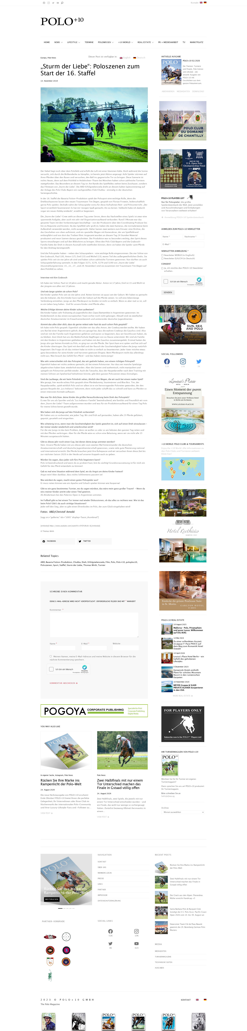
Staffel (62, 565)
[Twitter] (53, 3)
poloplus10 (131, 562)
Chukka (77, 562)
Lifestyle (72, 42)
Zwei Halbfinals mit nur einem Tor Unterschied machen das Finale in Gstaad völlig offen (120, 784)
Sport (55, 565)
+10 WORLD (124, 42)
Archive (165, 808)
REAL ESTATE (144, 42)
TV (184, 42)
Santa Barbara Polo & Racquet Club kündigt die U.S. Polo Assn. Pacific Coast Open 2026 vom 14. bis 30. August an (188, 912)
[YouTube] (58, 3)
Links (100, 884)
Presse (101, 878)
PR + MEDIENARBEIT (168, 42)
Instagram (59, 775)
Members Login (105, 873)
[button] (46, 813)
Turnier (101, 565)
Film (108, 562)
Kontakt (194, 3)
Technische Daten (163, 962)
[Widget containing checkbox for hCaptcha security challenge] (68, 669)
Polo (113, 562)
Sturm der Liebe (74, 565)
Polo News (52, 58)
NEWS (57, 42)
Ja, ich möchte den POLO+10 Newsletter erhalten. (183, 269)
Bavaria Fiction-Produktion (59, 562)
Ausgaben (159, 968)
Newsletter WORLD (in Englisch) (179, 255)
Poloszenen (46, 565)
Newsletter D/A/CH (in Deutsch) (179, 258)
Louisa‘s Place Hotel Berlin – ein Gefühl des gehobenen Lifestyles (189, 659)
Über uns (102, 867)
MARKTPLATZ (196, 42)
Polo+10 (120, 562)
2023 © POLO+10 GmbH (68, 1000)
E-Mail (85, 644)
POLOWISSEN (104, 42)
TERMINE (89, 42)
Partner (102, 890)
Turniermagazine (163, 957)
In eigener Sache (47, 775)
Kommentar (56, 610)
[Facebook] (44, 3)
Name (53, 644)
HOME (47, 42)
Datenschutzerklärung (109, 901)
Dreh (84, 562)
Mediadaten (160, 951)
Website (116, 643)
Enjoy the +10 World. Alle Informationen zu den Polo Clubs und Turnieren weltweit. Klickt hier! (182, 451)
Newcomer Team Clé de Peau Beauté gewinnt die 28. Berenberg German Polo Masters (187, 927)
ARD (43, 562)
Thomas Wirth (90, 565)
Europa (43, 58)
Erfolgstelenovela (96, 562)
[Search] (62, 3)
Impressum (102, 895)
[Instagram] (49, 3)
